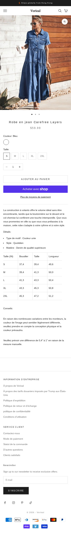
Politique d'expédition (14, 400)
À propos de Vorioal (13, 385)
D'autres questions (13, 449)
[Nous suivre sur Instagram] (13, 502)
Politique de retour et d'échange (20, 406)
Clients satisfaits (11, 455)
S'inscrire (16, 490)
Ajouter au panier (35, 179)
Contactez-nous (11, 433)
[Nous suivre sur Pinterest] (22, 502)
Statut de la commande (15, 444)
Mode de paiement (13, 438)
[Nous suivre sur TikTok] (30, 502)
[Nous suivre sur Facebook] (5, 502)
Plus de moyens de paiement (35, 197)
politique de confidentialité (16, 411)
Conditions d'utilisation (15, 416)
